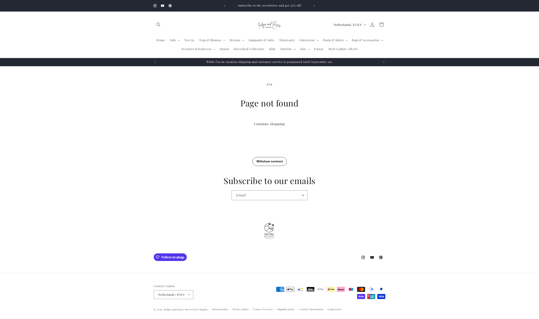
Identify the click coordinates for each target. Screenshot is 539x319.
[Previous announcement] (224, 6)
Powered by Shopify (196, 309)
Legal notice (335, 309)
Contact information (311, 309)
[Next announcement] (314, 6)
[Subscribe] (302, 195)
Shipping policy (286, 309)
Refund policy (220, 309)
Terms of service (263, 309)
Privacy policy (241, 309)
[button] (158, 24)
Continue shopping (269, 124)
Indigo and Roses (174, 309)
